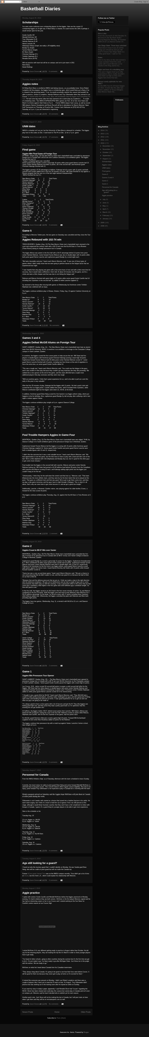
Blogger (86, 1032)
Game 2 (27, 546)
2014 (103, 130)
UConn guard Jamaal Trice (37, 873)
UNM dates (28, 126)
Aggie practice (31, 892)
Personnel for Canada (35, 774)
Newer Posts (27, 1012)
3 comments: (53, 225)
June (105, 203)
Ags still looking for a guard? (39, 863)
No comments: (55, 325)
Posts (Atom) (61, 1018)
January (106, 219)
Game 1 (27, 671)
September (107, 155)
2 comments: (53, 666)
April (104, 209)
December (107, 146)
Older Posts (86, 1012)
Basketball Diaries (40, 8)
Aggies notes (30, 83)
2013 (103, 134)
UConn (26, 876)
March (105, 212)
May (104, 206)
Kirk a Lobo (102, 33)
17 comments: (54, 137)
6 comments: (53, 71)
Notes (100, 57)
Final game (29, 149)
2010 (103, 143)
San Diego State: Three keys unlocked (112, 45)
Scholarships (30, 22)
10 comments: (54, 114)
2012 (103, 137)
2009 (103, 223)
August (105, 159)
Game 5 (27, 230)
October (106, 152)
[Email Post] (61, 71)
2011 (103, 140)
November (107, 149)
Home (56, 1012)
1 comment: (54, 533)
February (106, 215)
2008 (103, 226)
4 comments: (53, 851)
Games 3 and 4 (31, 337)
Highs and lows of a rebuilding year (111, 69)
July (104, 199)
